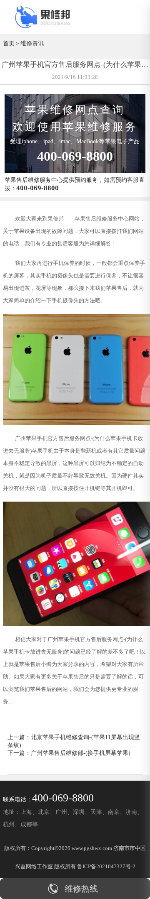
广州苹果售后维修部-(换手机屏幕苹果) (80, 753)
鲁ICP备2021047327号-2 (106, 866)
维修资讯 (32, 43)
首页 (9, 43)
